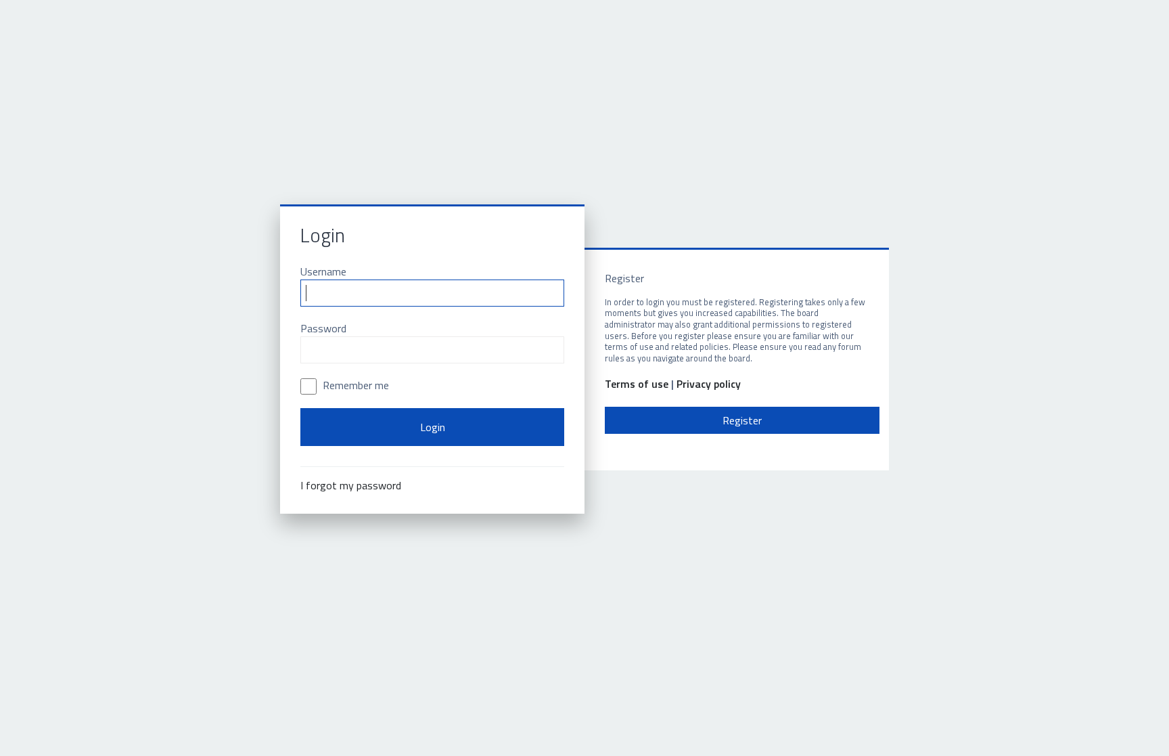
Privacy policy (709, 384)
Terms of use (636, 384)
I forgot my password (350, 485)
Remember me (354, 385)
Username (323, 271)
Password (323, 328)
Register (742, 420)
